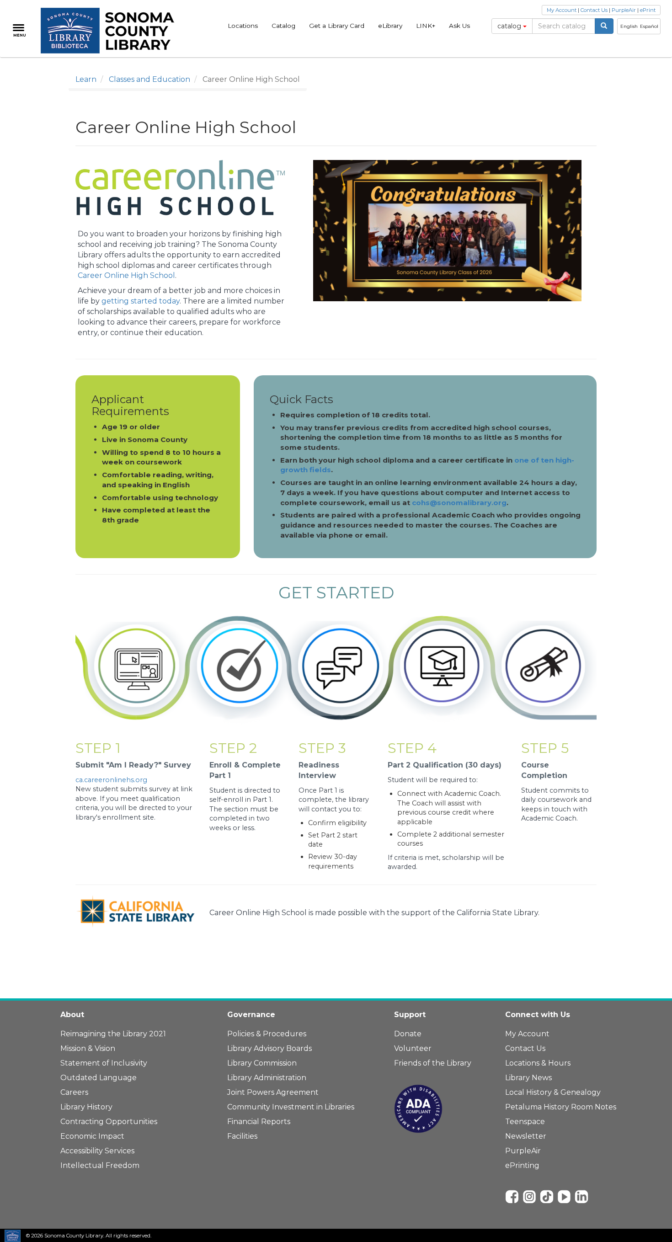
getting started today (140, 301)
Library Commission (262, 1063)
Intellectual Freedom (99, 1165)
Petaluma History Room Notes (560, 1107)
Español (649, 26)
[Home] (113, 30)
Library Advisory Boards (269, 1048)
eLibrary (390, 25)
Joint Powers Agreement (273, 1092)
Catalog (283, 25)
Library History (86, 1107)
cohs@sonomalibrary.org (459, 502)
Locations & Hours (538, 1063)
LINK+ (425, 25)
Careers (74, 1092)
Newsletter (525, 1136)
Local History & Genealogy (553, 1092)
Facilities (242, 1136)
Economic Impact (92, 1136)
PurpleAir (624, 10)
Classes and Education (149, 79)
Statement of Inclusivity (103, 1063)
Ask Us (459, 25)
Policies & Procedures (266, 1033)
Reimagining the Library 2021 (113, 1033)
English (629, 26)
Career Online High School (126, 275)
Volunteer (413, 1048)
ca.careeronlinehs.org (111, 780)
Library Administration (266, 1077)
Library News (528, 1077)
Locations (243, 25)
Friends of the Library (432, 1063)
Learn (85, 79)
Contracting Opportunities (108, 1121)
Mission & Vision (87, 1048)
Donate (407, 1033)
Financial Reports (258, 1121)
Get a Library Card (336, 25)
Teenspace (525, 1121)
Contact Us (594, 10)
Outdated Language (98, 1077)
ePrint (648, 10)
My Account (561, 10)
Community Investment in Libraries (290, 1107)
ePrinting (522, 1165)
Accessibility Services (97, 1150)
